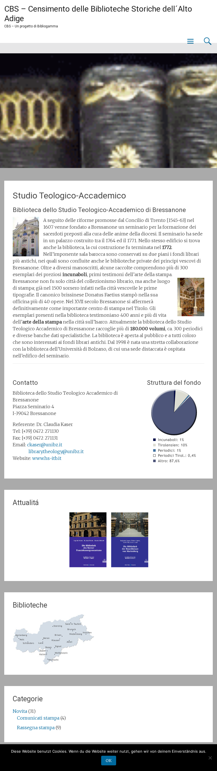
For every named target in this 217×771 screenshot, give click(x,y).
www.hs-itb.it (46, 458)
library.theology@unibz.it (56, 451)
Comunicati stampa (38, 718)
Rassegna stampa (36, 727)
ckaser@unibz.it (44, 444)
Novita (20, 711)
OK (109, 760)
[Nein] (210, 758)
